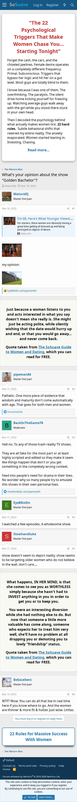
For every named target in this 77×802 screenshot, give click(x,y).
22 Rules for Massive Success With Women (38, 736)
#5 (73, 548)
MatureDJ (10, 186)
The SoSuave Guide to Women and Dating (38, 349)
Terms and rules (27, 765)
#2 (73, 389)
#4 (73, 517)
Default (9, 760)
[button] (4, 5)
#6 (73, 694)
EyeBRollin (21, 502)
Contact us (9, 765)
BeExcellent (22, 680)
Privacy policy (48, 765)
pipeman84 (22, 374)
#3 (73, 437)
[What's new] (65, 5)
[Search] (72, 5)
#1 (73, 208)
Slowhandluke (24, 534)
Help (61, 765)
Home (6, 769)
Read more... (38, 149)
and (22, 290)
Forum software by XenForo (31, 776)
